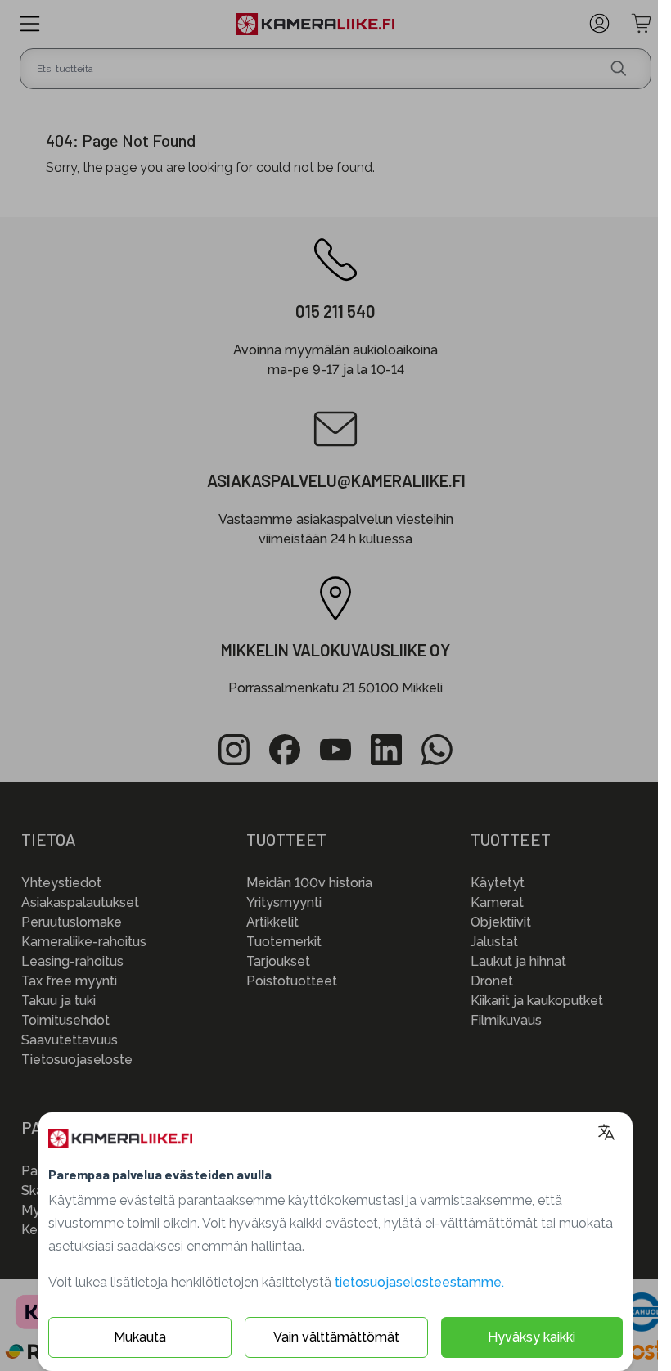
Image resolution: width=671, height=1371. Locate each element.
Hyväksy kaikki (531, 1337)
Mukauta (140, 1337)
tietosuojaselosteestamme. (419, 1282)
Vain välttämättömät (336, 1337)
